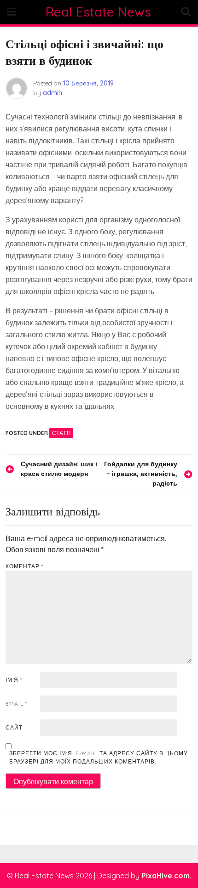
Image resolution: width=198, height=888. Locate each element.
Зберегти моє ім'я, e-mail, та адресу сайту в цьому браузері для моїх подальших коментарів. (98, 757)
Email (16, 703)
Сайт (14, 727)
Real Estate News (98, 12)
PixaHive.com (165, 875)
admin (52, 93)
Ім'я (14, 679)
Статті (61, 433)
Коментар (24, 566)
